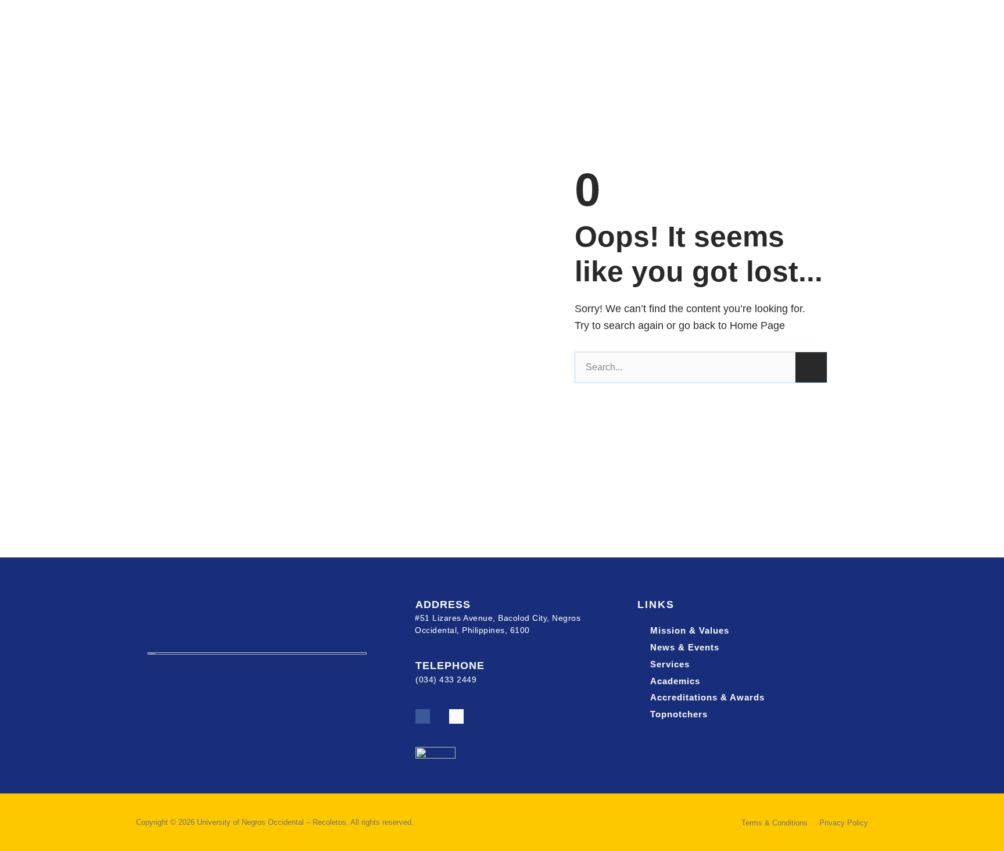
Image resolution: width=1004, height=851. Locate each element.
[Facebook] (422, 716)
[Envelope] (456, 716)
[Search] (811, 367)
